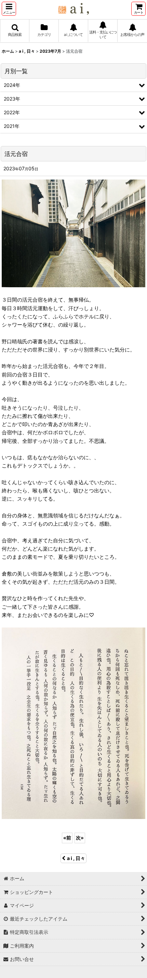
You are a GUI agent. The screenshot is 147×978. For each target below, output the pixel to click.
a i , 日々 (76, 858)
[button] (9, 9)
